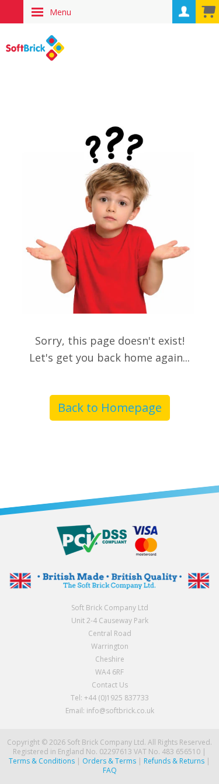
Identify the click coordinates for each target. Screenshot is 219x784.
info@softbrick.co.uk (120, 711)
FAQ (110, 770)
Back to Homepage (110, 407)
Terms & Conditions (42, 761)
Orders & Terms (109, 761)
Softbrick (35, 48)
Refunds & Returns (174, 761)
